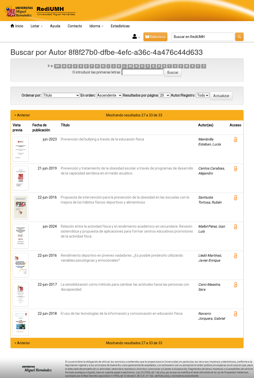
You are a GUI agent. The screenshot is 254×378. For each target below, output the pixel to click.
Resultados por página (140, 95)
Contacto (75, 26)
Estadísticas (120, 26)
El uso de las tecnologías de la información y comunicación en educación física (122, 313)
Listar (35, 26)
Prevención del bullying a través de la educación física (102, 139)
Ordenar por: (31, 95)
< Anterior (22, 115)
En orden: (88, 95)
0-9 (57, 66)
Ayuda (55, 26)
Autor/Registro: (183, 95)
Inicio (18, 26)
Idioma (95, 26)
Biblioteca (157, 37)
